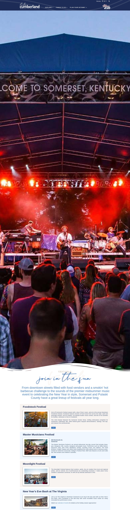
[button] (109, 1)
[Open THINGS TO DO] (66, 7)
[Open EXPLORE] (52, 7)
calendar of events (63, 503)
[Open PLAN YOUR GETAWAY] (86, 7)
